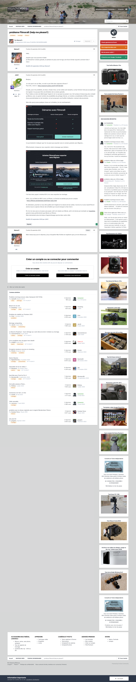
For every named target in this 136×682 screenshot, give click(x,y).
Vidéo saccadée (13, 401)
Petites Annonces (38, 21)
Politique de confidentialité (27, 664)
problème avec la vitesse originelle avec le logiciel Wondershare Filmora (30, 410)
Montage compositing (15, 323)
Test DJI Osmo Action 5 (114, 357)
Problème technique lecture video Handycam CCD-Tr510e (25, 297)
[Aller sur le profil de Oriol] (74, 316)
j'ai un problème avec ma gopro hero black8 (21, 340)
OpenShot (92, 211)
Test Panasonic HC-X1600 (114, 233)
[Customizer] (127, 9)
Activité (11, 21)
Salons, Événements (65, 21)
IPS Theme (10, 662)
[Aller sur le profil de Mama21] (11, 41)
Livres (40, 643)
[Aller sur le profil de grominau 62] (101, 180)
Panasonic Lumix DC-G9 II (113, 382)
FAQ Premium (89, 645)
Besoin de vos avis (14, 305)
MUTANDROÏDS (108, 123)
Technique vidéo (43, 639)
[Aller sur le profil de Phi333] (74, 351)
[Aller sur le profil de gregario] (74, 420)
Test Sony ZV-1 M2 (113, 494)
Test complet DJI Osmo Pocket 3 (113, 433)
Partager (78, 41)
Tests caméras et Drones (69, 639)
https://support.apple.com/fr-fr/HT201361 (50, 85)
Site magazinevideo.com (108, 47)
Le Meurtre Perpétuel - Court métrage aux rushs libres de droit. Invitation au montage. (34, 332)
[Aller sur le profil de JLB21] (17, 84)
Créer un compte (90, 643)
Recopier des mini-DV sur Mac (114, 332)
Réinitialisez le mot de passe (114, 486)
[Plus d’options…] (94, 49)
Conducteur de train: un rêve (17, 392)
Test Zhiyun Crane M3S (114, 521)
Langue (9, 664)
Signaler (29, 224)
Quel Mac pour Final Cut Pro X (18, 375)
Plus (84, 21)
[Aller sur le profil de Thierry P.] (74, 342)
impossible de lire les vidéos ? (17, 366)
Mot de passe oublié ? (107, 52)
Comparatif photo (67, 645)
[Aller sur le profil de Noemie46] (74, 359)
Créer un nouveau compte (32, 275)
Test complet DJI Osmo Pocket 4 (113, 94)
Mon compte (89, 641)
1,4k (15, 94)
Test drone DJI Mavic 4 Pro (114, 281)
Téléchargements (23, 21)
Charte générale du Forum (109, 42)
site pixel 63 (12, 419)
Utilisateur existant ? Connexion (105, 9)
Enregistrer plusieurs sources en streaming (21, 349)
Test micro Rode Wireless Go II (114, 572)
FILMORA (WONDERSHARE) (38, 42)
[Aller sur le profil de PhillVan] (74, 386)
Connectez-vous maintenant (72, 275)
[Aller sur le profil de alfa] (74, 368)
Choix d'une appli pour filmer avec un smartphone (115, 213)
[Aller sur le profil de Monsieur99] (74, 377)
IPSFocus (17, 662)
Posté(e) (33, 49)
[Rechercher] (127, 21)
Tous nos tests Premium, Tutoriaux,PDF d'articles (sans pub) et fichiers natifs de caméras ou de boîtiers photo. (114, 476)
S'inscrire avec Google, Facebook (111, 57)
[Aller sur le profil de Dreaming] (74, 307)
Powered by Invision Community (120, 663)
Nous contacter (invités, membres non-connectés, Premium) (51, 664)
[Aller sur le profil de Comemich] (74, 299)
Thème (16, 664)
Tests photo (65, 641)
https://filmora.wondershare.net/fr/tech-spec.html (42, 200)
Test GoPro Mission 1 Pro (114, 65)
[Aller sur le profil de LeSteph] (101, 213)
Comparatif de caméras (68, 643)
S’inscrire (121, 9)
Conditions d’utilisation (32, 679)
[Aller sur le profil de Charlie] (101, 161)
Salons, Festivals (113, 639)
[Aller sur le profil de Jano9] (74, 325)
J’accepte (119, 678)
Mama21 (16, 49)
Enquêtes (41, 641)
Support (77, 21)
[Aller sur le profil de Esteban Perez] (74, 412)
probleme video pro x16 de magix (113, 160)
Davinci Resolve (13, 358)
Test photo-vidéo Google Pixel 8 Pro (113, 407)
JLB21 (17, 75)
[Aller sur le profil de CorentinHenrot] (74, 333)
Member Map (52, 21)
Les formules (89, 639)
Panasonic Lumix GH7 (113, 307)
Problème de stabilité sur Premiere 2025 (20, 314)
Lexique (111, 641)
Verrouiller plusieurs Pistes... (17, 384)
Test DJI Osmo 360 (113, 256)
